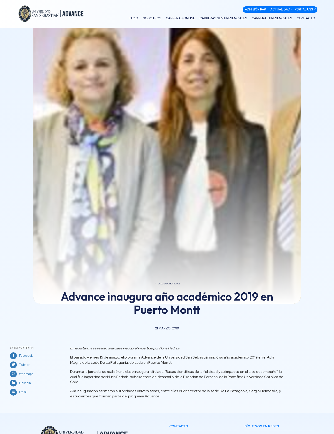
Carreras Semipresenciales (223, 18)
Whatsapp (26, 374)
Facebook (26, 356)
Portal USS (304, 9)
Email (23, 392)
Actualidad (280, 9)
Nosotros (152, 18)
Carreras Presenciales (272, 18)
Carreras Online (180, 18)
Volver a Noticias (169, 283)
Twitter (24, 365)
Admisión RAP (255, 9)
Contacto (306, 18)
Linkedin (25, 383)
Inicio (133, 18)
